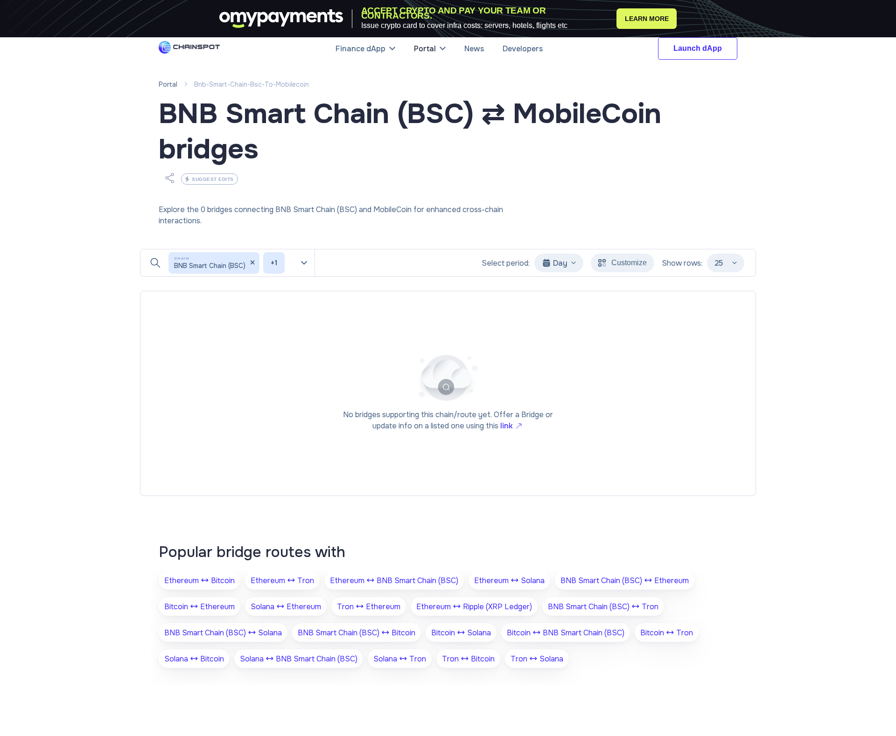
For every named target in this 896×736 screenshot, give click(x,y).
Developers (523, 49)
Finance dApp (360, 49)
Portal (425, 49)
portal (168, 84)
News (474, 49)
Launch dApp (697, 48)
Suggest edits (213, 179)
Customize (629, 263)
